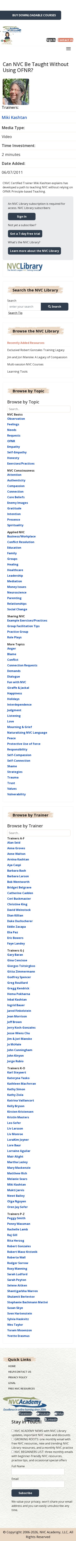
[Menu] (68, 49)
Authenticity (16, 480)
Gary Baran (15, 955)
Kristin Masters (18, 1117)
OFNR (11, 441)
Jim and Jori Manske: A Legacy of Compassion (37, 357)
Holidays (13, 699)
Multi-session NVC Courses (25, 364)
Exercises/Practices (20, 463)
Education (14, 548)
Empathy (13, 447)
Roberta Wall (16, 1257)
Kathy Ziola (15, 1095)
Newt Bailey (16, 1196)
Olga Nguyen (16, 1201)
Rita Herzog (15, 1241)
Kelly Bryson (15, 1106)
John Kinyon (15, 1056)
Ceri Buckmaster (19, 899)
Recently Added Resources (25, 343)
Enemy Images (17, 503)
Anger (11, 648)
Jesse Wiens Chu (18, 1033)
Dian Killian (15, 915)
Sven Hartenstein (19, 1313)
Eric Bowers (15, 938)
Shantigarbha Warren (22, 1291)
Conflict (12, 660)
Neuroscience (17, 592)
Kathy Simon (16, 1089)
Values (12, 789)
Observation (16, 419)
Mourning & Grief (19, 727)
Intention (14, 514)
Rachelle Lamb (17, 1229)
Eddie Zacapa (16, 927)
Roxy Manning (17, 1269)
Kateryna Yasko (18, 1078)
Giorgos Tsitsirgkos (21, 966)
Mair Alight (15, 1156)
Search (11, 301)
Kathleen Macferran (21, 1084)
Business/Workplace (21, 536)
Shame (12, 766)
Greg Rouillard (17, 983)
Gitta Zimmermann (21, 971)
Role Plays (14, 637)
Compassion (16, 486)
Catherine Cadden (20, 893)
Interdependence (19, 704)
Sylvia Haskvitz (18, 1319)
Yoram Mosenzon (19, 1330)
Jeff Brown (14, 1022)
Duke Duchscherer (20, 921)
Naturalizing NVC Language (27, 733)
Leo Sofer (14, 1123)
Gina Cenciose (17, 960)
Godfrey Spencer (19, 977)
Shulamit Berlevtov (21, 1297)
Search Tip (15, 313)
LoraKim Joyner (18, 1140)
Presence (13, 519)
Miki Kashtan (14, 117)
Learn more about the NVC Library (34, 251)
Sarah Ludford (17, 1274)
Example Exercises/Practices (27, 620)
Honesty (13, 458)
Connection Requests (22, 665)
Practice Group (17, 632)
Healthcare (15, 570)
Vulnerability (16, 794)
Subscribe (25, 1493)
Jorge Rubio (15, 1061)
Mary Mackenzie (19, 1168)
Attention (14, 475)
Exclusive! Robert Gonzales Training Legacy (36, 350)
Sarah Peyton (16, 1280)
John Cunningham (19, 1050)
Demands (14, 671)
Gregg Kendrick (18, 988)
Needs (11, 430)
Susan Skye (15, 1308)
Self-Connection (18, 761)
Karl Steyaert (16, 1072)
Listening (14, 716)
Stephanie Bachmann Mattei (27, 1302)
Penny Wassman (18, 1224)
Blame (11, 654)
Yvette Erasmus (18, 1336)
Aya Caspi (14, 865)
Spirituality (15, 525)
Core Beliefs (16, 497)
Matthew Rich (17, 1173)
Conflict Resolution (20, 542)
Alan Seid (13, 843)
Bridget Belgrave (19, 887)
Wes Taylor (15, 1325)
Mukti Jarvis (15, 1190)
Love (10, 721)
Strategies (14, 772)
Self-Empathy (17, 452)
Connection (15, 491)
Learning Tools (17, 371)
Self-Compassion (19, 755)
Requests (13, 435)
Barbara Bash (16, 871)
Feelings (13, 424)
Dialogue (13, 676)
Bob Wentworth (18, 882)
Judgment (14, 710)
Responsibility (17, 749)
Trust (11, 783)
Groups (12, 559)
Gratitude (14, 508)
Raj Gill (12, 1235)
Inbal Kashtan (17, 999)
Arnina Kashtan (18, 859)
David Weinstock (19, 910)
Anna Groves (16, 848)
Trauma (13, 777)
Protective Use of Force (23, 744)
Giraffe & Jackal (18, 688)
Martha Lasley (17, 1162)
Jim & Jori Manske (19, 1039)
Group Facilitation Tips (23, 626)
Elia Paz (12, 932)
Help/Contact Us (19, 1371)
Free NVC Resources (21, 1388)
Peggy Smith (16, 1218)
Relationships (17, 604)
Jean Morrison (17, 1016)
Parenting (14, 598)
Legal (12, 1383)
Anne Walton (16, 854)
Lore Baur (14, 1145)
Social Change (17, 609)
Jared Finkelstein (19, 1011)
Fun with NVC (16, 682)
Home (12, 1366)
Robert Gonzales (19, 1246)
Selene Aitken (17, 1285)
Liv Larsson (15, 1128)
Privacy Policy (17, 1377)
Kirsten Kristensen (20, 1112)
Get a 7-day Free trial (25, 234)
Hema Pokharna (18, 994)
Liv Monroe (15, 1134)
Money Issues (16, 587)
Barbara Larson (18, 876)
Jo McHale (14, 1044)
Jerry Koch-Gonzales (21, 1027)
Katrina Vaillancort (20, 1100)
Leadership (15, 576)
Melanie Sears (17, 1179)
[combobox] (25, 307)
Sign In (22, 216)
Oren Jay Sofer (17, 1207)
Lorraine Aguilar (18, 1151)
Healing (12, 564)
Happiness (14, 693)
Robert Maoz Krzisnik (22, 1252)
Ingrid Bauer (16, 1005)
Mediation (14, 581)
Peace (11, 738)
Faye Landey (16, 943)
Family (12, 553)
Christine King (17, 904)
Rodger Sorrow (17, 1263)
